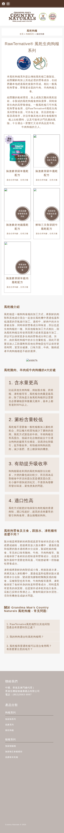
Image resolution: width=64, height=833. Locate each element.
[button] (60, 4)
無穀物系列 (10, 719)
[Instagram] (8, 4)
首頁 (22, 34)
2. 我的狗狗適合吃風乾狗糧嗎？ (25, 636)
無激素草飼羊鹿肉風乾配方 (17, 280)
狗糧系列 (30, 34)
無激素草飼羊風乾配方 (17, 173)
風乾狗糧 (9, 730)
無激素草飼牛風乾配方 (46, 173)
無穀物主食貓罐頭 (13, 751)
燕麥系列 (9, 725)
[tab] (32, 626)
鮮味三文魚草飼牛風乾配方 (46, 227)
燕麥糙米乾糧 (11, 757)
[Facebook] (3, 4)
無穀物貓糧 (10, 746)
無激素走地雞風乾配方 (17, 227)
